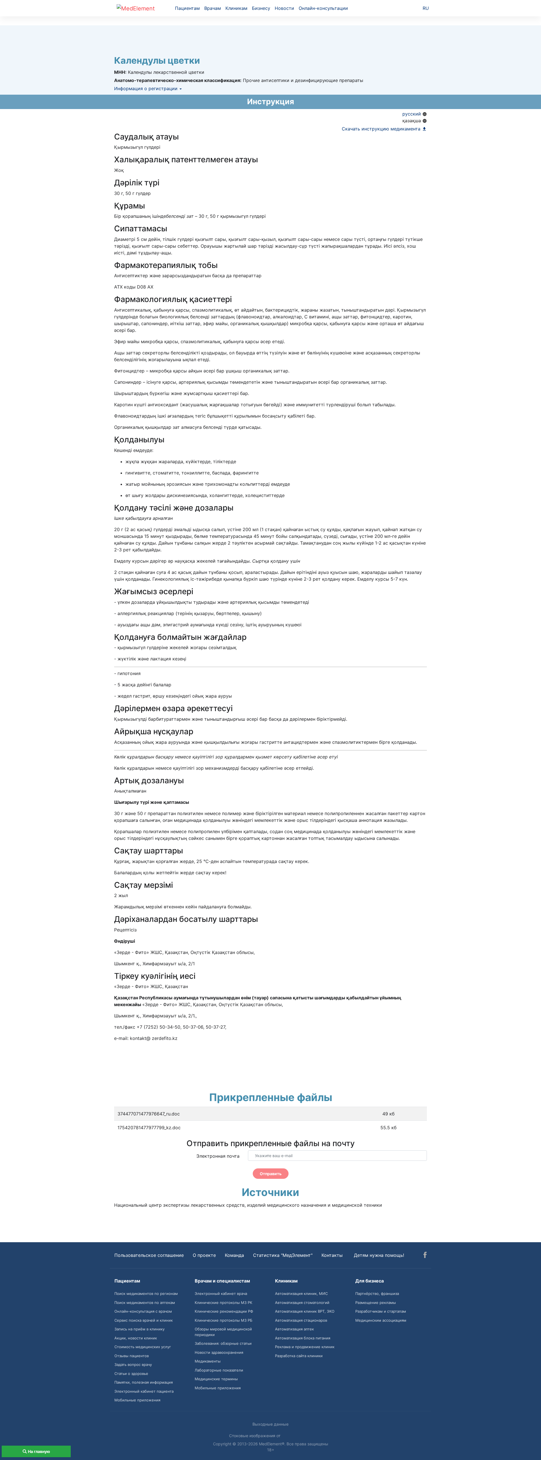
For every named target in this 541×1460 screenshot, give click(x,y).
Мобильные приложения (137, 1400)
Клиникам (236, 8)
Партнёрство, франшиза (377, 1293)
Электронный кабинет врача (221, 1293)
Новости (284, 8)
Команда (234, 1255)
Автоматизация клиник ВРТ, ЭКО (304, 1311)
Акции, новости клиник (135, 1338)
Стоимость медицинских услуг (142, 1346)
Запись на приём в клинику (139, 1329)
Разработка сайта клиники (299, 1356)
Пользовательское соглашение (149, 1255)
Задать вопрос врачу (133, 1364)
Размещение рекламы (375, 1302)
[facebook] (425, 1256)
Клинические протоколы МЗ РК (223, 1302)
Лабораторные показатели (219, 1370)
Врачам (212, 8)
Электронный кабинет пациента (144, 1391)
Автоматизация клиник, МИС (301, 1293)
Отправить (270, 1173)
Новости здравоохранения (219, 1352)
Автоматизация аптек (294, 1329)
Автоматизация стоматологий (302, 1302)
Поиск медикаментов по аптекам (144, 1302)
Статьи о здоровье (131, 1373)
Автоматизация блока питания (302, 1338)
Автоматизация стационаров (301, 1320)
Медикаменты (208, 1361)
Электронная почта (218, 1156)
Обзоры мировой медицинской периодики (223, 1332)
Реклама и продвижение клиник (304, 1346)
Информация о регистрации (146, 88)
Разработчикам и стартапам (380, 1311)
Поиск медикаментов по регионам (146, 1293)
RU (426, 8)
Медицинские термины (216, 1379)
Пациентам (187, 8)
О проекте (204, 1255)
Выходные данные (270, 1424)
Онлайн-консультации (323, 8)
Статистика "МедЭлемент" (282, 1255)
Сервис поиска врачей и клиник (143, 1320)
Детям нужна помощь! (379, 1255)
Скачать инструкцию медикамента (382, 129)
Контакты (332, 1255)
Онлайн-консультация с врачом (143, 1311)
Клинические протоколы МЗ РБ (223, 1320)
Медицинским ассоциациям (380, 1320)
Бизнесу (261, 8)
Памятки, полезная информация (143, 1382)
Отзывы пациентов (131, 1356)
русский (412, 114)
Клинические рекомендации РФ (224, 1311)
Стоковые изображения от (255, 1435)
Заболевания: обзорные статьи (223, 1343)
